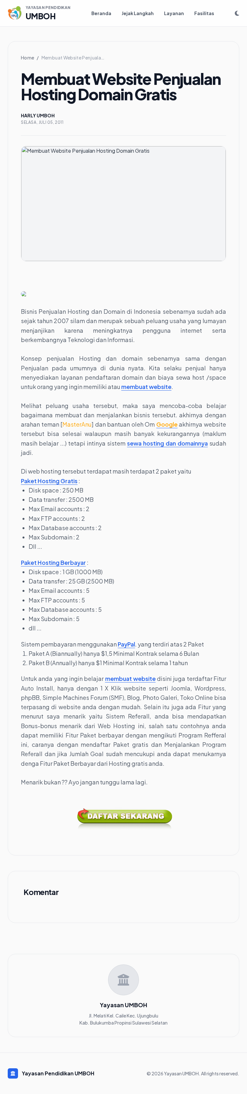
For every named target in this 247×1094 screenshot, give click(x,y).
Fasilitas (204, 13)
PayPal (126, 644)
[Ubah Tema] (237, 13)
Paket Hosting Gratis (49, 480)
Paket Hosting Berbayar (53, 562)
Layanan (174, 13)
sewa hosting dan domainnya (167, 443)
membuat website (146, 386)
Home (27, 57)
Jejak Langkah (138, 13)
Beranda (101, 13)
